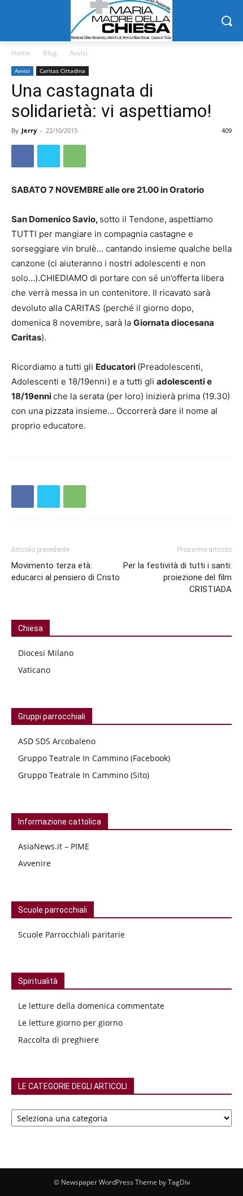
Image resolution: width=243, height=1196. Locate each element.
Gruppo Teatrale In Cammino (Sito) (83, 775)
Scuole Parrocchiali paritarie (71, 934)
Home (21, 53)
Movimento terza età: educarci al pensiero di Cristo (65, 571)
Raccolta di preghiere (58, 1039)
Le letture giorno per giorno (70, 1022)
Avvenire (34, 863)
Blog (50, 53)
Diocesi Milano (45, 652)
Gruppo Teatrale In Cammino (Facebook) (94, 758)
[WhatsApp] (74, 156)
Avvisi (79, 53)
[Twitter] (48, 156)
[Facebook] (22, 156)
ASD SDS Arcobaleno (57, 741)
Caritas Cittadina (62, 71)
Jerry (29, 130)
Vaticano (34, 669)
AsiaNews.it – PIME (53, 846)
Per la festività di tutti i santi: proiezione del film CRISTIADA (177, 577)
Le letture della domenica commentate (91, 1005)
